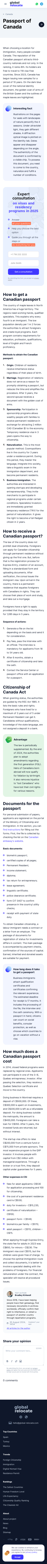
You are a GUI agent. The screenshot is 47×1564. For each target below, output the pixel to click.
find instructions (11, 829)
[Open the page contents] (41, 24)
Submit (35, 1360)
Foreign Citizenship (12, 1460)
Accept (17, 1557)
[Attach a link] (16, 1361)
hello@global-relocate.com (25, 1423)
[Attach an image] (20, 1361)
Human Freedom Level (13, 1491)
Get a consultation (23, 271)
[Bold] (7, 1361)
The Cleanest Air (11, 1505)
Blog (5, 1528)
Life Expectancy (10, 1496)
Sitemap (7, 1532)
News (5, 1523)
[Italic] (12, 1361)
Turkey (6, 1441)
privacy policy (31, 1552)
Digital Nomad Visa (12, 1469)
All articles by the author (18, 1328)
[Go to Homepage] (16, 3)
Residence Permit (11, 1473)
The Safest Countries (13, 1487)
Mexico (6, 1446)
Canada (9, 14)
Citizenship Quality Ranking (16, 1500)
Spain (5, 1437)
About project (9, 1519)
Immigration (8, 1464)
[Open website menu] (5, 4)
